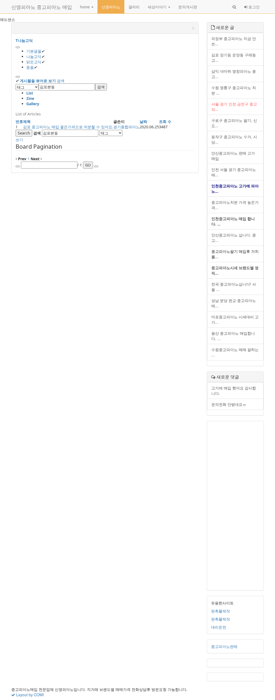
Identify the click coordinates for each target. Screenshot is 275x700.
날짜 (143, 121)
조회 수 (165, 121)
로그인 (253, 6)
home (85, 6)
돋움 (30, 67)
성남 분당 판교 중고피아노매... (233, 303)
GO (88, 164)
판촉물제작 (220, 611)
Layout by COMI (29, 694)
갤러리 (134, 6)
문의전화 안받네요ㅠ (228, 404)
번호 (19, 121)
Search (24, 133)
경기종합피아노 (126, 126)
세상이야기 (158, 6)
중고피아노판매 (224, 646)
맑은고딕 (33, 61)
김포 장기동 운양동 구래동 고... (233, 57)
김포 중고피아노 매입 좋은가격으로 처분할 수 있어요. (68, 126)
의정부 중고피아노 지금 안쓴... (233, 41)
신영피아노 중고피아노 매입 (41, 6)
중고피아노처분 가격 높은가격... (235, 204)
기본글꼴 (33, 51)
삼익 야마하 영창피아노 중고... (233, 73)
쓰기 (19, 139)
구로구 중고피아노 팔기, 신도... (234, 123)
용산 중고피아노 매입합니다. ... (233, 335)
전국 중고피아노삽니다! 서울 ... (233, 286)
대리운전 (218, 627)
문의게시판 (187, 6)
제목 (27, 121)
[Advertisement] (235, 505)
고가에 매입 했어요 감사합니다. (233, 390)
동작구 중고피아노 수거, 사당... (234, 139)
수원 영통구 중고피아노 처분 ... (233, 90)
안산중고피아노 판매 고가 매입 (233, 155)
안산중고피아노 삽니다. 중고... (233, 237)
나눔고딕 (33, 56)
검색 (60, 80)
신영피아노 (111, 6)
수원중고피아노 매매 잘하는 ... (235, 352)
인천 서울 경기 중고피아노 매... (233, 172)
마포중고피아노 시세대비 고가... (235, 319)
